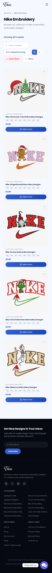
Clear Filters (14, 59)
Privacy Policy (34, 531)
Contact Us (33, 540)
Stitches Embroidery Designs (14, 516)
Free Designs (33, 516)
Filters (31, 59)
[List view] (39, 52)
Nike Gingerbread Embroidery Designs (23, 184)
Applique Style (10, 495)
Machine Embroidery (13, 504)
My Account (9, 536)
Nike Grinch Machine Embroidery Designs (24, 319)
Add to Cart (27, 129)
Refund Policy (34, 536)
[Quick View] (26, 89)
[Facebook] (12, 483)
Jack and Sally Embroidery (38, 512)
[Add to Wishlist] (44, 71)
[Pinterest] (18, 483)
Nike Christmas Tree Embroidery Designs (24, 117)
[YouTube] (24, 483)
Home (8, 13)
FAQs (6, 540)
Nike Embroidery (35, 504)
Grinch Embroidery (36, 508)
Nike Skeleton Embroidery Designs (21, 387)
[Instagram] (6, 483)
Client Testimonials (12, 545)
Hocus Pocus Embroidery (38, 495)
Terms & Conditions (37, 527)
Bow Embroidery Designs (14, 512)
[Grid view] (34, 52)
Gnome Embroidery (36, 499)
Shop (6, 531)
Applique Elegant (11, 499)
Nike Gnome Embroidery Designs (20, 252)
